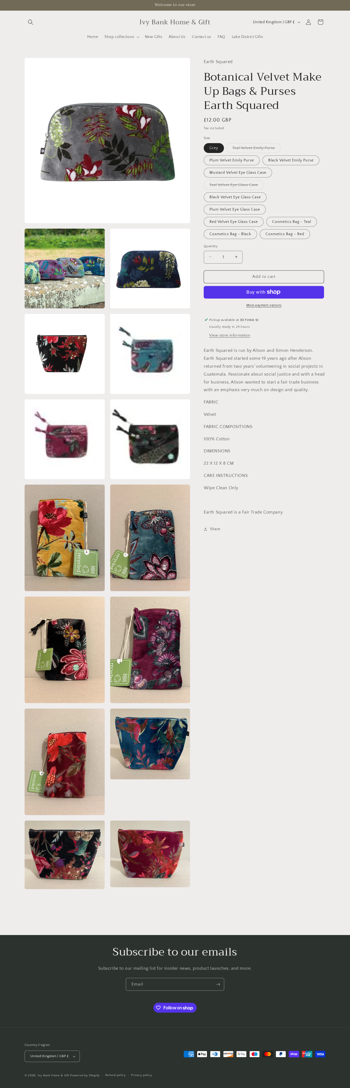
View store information (229, 335)
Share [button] (215, 529)
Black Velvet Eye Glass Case (235, 197)
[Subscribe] (218, 984)
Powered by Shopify (85, 1075)
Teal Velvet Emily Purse (256, 149)
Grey (213, 148)
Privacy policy (141, 1075)
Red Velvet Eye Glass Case (233, 221)
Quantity (211, 246)
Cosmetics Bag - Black (230, 234)
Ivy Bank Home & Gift (53, 1075)
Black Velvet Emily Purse (291, 160)
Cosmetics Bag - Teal (291, 221)
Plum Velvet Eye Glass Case (234, 209)
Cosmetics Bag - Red (285, 234)
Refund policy (115, 1075)
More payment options (264, 305)
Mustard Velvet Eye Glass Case (237, 172)
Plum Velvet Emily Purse (231, 160)
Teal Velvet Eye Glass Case (236, 186)
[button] (31, 22)
